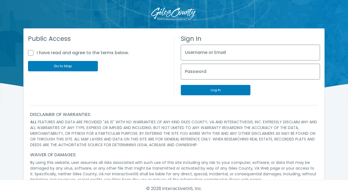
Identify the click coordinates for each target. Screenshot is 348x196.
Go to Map (63, 66)
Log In (216, 90)
